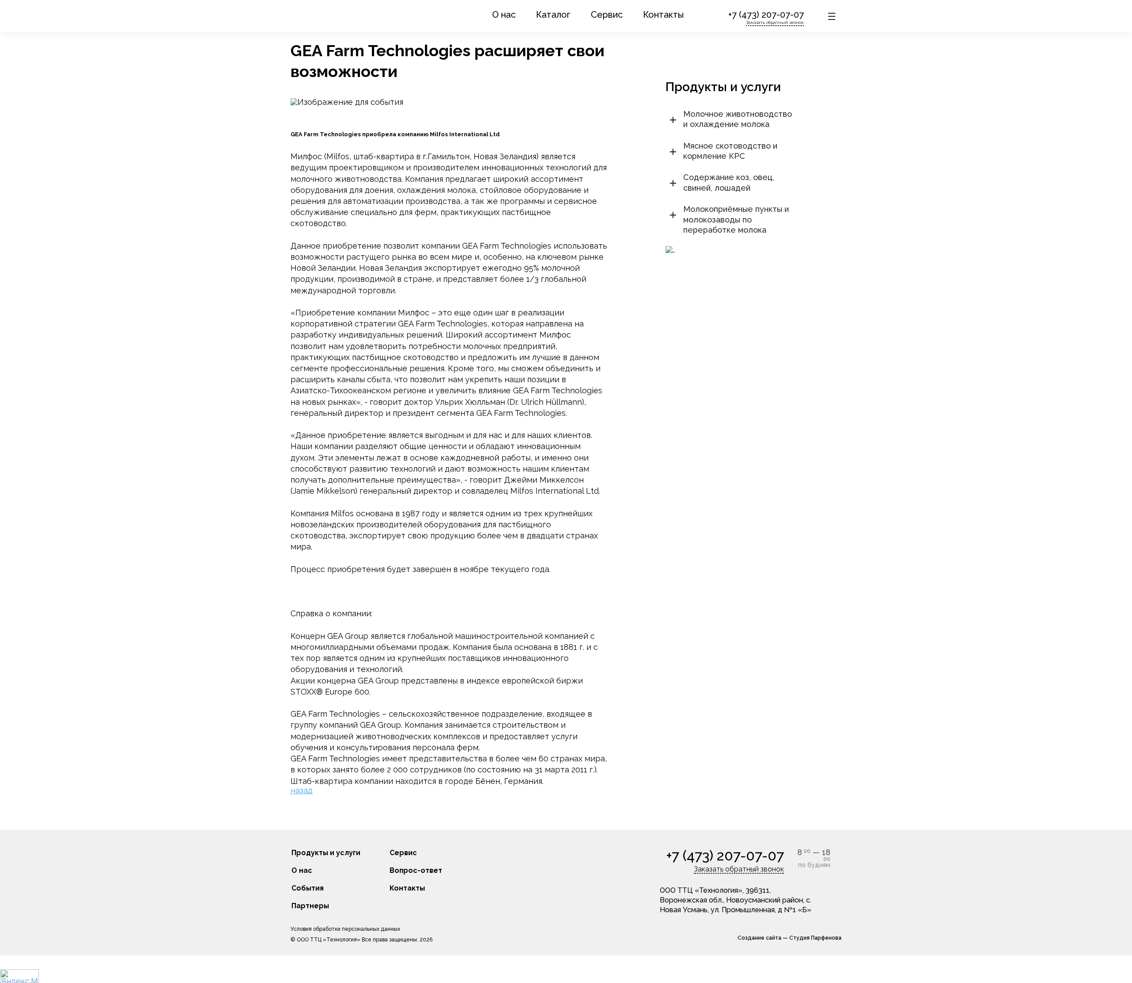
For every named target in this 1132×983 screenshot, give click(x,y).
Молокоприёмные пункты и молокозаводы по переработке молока (736, 219)
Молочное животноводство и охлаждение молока (737, 119)
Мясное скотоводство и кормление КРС (730, 151)
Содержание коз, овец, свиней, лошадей (728, 182)
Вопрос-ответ (416, 870)
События (307, 888)
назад (302, 790)
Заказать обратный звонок (775, 22)
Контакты (663, 14)
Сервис (607, 14)
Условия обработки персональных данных (345, 929)
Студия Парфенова (815, 938)
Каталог (553, 14)
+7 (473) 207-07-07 (766, 14)
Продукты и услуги (325, 853)
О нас (504, 14)
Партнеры (310, 906)
